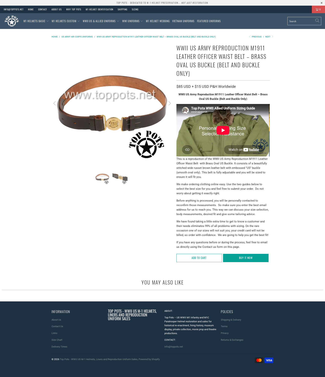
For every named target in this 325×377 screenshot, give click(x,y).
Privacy (225, 333)
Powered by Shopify (149, 359)
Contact (42, 9)
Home (31, 9)
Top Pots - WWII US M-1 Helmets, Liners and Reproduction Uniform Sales (98, 359)
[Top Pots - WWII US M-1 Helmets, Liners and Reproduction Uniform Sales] (12, 21)
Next (268, 37)
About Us (57, 9)
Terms (224, 326)
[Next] (169, 103)
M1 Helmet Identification (99, 9)
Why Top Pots (73, 9)
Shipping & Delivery (231, 319)
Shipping (122, 9)
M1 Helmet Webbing (158, 21)
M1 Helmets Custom (64, 21)
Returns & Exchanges (232, 339)
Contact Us (57, 326)
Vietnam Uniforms (183, 21)
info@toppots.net (14, 9)
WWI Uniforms (131, 21)
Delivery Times (59, 346)
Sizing (135, 9)
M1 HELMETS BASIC (35, 21)
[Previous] (55, 103)
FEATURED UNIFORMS (209, 21)
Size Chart (57, 339)
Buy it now (246, 258)
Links (54, 333)
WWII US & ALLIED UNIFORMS (99, 21)
